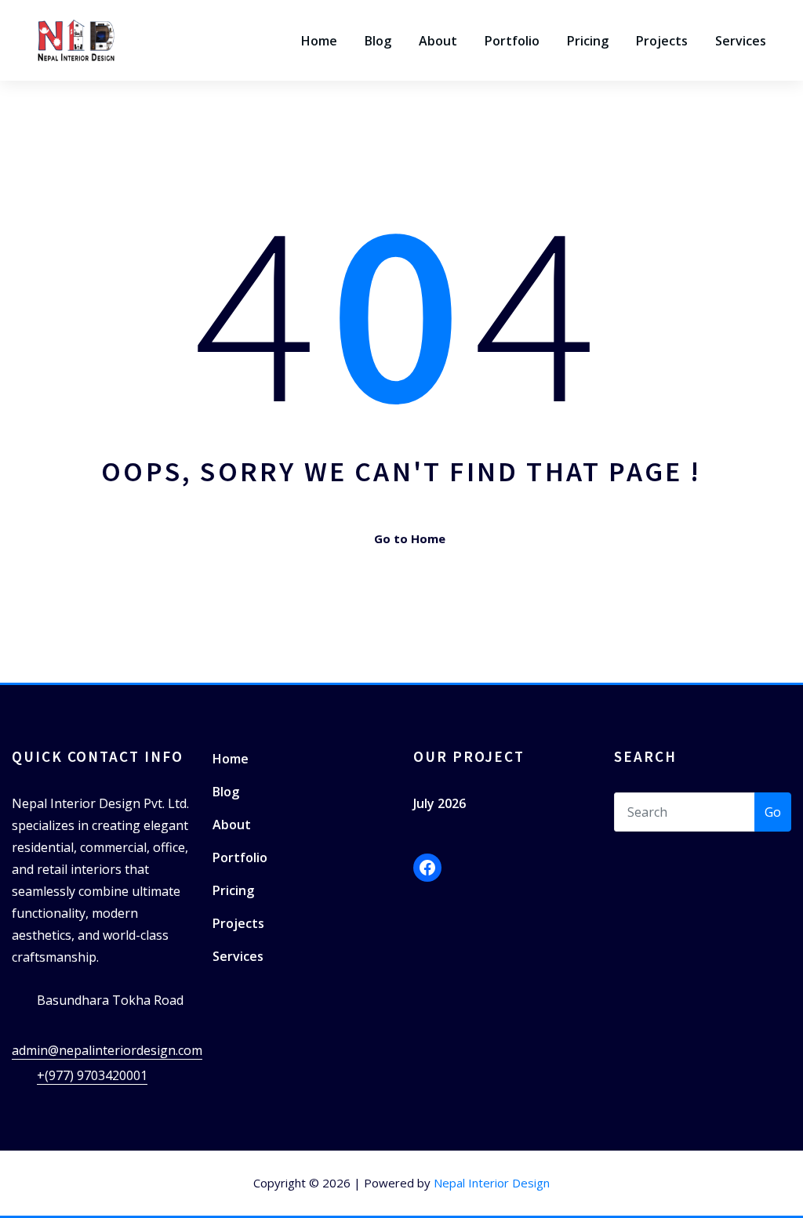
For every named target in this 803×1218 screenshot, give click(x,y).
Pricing (588, 40)
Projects (662, 40)
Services (740, 40)
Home (319, 40)
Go (773, 812)
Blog (378, 40)
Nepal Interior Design (492, 1183)
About (438, 40)
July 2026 (439, 803)
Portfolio (512, 40)
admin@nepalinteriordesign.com (107, 1050)
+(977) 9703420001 (92, 1075)
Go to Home (409, 538)
